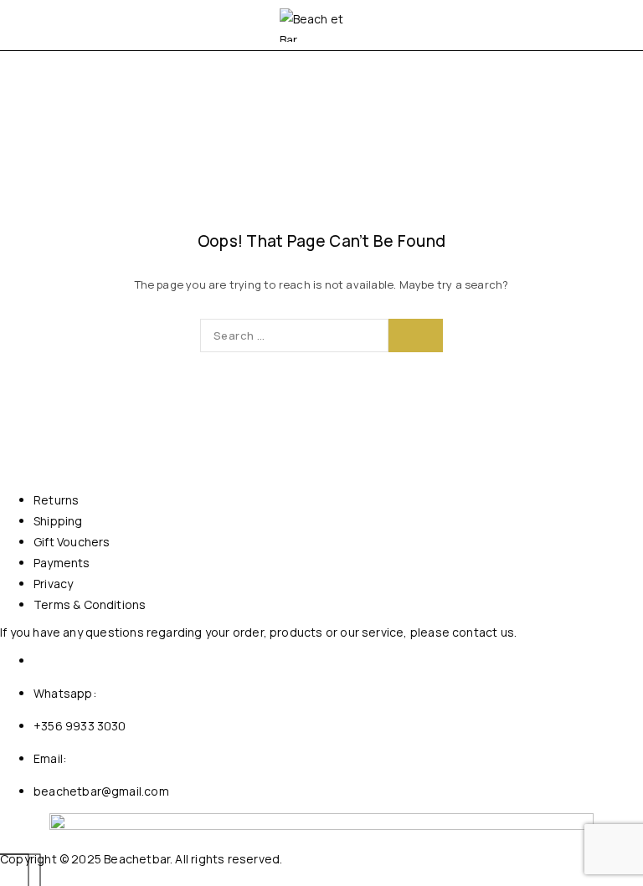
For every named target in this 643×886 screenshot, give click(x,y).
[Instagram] (17, 876)
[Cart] (611, 25)
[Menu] (35, 25)
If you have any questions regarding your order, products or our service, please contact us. (258, 632)
